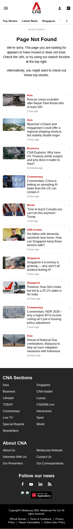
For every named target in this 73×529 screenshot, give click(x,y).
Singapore (48, 20)
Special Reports (13, 424)
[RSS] (49, 485)
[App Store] (27, 494)
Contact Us (43, 456)
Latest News (30, 20)
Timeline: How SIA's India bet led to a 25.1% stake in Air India (44, 290)
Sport (40, 417)
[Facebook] (23, 485)
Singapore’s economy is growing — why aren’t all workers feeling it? (43, 266)
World (30, 205)
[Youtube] (31, 484)
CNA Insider (34, 229)
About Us (9, 450)
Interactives (44, 411)
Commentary (35, 176)
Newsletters (11, 430)
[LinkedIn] (40, 485)
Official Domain (18, 519)
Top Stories (10, 20)
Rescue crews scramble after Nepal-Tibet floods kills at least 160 (45, 103)
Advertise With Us (15, 456)
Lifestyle (8, 398)
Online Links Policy (54, 522)
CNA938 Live (45, 404)
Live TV (8, 417)
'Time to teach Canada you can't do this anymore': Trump (44, 213)
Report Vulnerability (29, 522)
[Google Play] (22, 494)
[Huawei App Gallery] (41, 495)
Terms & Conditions (40, 519)
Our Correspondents (49, 463)
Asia (30, 95)
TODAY (8, 404)
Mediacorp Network (49, 450)
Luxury (40, 398)
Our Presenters (13, 463)
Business (33, 148)
